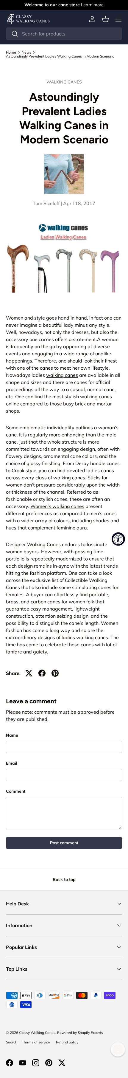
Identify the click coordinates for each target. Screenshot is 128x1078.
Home (11, 52)
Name (12, 735)
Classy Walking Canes (37, 1032)
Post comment (64, 842)
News (26, 52)
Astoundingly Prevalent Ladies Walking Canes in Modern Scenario (60, 56)
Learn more (92, 4)
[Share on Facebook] (42, 673)
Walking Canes (64, 82)
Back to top (64, 879)
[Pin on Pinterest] (55, 673)
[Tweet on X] (28, 673)
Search (11, 1042)
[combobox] (64, 33)
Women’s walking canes (57, 506)
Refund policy (67, 1042)
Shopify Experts (90, 1032)
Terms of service (36, 1042)
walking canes (62, 375)
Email (11, 763)
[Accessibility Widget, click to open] (118, 539)
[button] (105, 19)
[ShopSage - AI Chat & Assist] (118, 1049)
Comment (15, 791)
